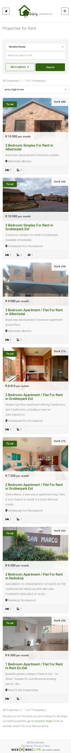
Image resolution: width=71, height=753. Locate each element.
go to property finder (40, 721)
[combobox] (35, 47)
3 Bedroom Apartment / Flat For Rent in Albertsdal (34, 312)
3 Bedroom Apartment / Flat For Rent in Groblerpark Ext (34, 397)
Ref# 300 (60, 181)
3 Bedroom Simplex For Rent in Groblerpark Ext (29, 227)
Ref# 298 (60, 266)
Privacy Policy (42, 746)
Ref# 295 (60, 530)
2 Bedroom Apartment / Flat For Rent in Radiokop (34, 576)
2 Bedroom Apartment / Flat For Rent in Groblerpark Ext (34, 487)
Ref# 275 (60, 441)
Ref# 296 (60, 620)
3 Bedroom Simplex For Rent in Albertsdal (29, 147)
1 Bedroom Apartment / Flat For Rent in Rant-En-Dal (34, 666)
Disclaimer (27, 746)
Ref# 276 (60, 351)
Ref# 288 (60, 101)
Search (50, 67)
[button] (20, 67)
